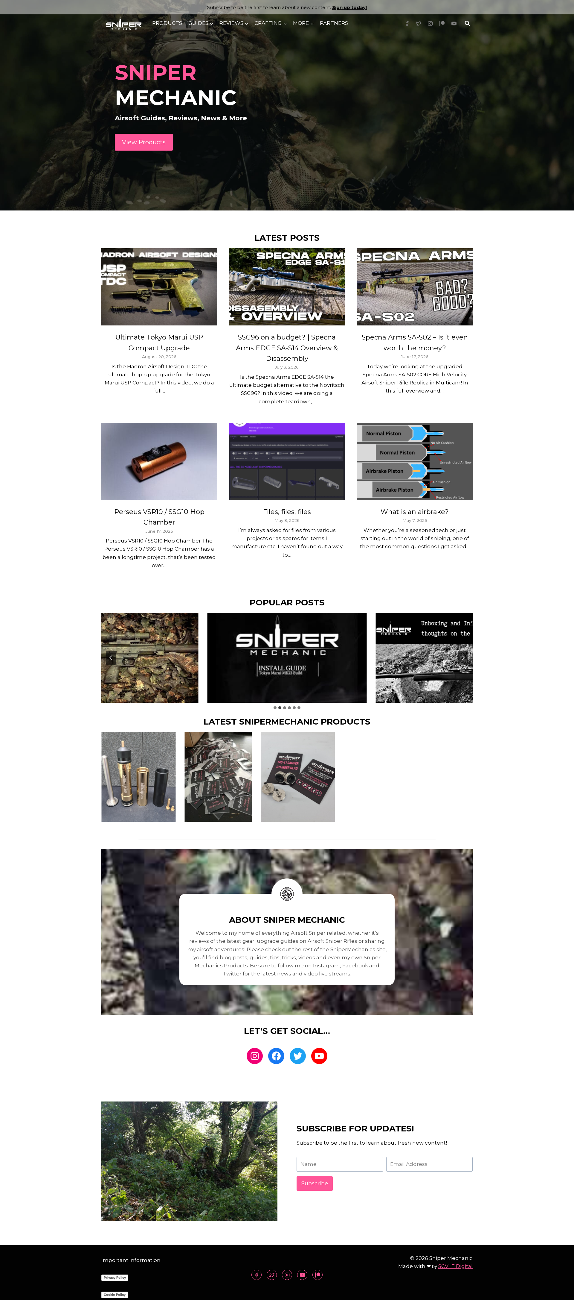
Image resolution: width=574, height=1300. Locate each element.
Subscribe (314, 1183)
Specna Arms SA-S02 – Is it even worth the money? (415, 342)
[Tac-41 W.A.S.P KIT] (138, 777)
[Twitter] (419, 23)
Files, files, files (287, 512)
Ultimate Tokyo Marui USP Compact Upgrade (159, 342)
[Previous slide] (111, 658)
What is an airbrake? (415, 512)
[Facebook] (407, 23)
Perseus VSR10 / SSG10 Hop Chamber (159, 517)
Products (167, 23)
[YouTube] (454, 23)
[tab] (275, 707)
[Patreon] (442, 23)
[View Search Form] (467, 23)
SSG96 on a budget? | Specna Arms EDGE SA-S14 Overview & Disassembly (287, 348)
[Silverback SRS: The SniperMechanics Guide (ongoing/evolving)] (119, 658)
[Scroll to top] (559, 1291)
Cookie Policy (115, 1295)
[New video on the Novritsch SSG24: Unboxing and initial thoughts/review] (455, 658)
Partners (334, 23)
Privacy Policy (115, 1277)
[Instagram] (430, 23)
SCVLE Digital (455, 1266)
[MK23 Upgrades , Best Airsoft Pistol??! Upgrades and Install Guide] (287, 658)
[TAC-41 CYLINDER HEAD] (298, 777)
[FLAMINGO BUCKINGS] (218, 777)
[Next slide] (463, 658)
